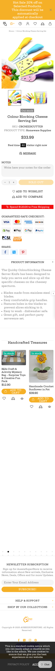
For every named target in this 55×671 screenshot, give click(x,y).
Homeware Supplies (38, 130)
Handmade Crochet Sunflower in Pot (41, 388)
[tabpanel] (14, 378)
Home (11, 31)
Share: (6, 246)
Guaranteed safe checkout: (23, 216)
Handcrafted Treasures (27, 342)
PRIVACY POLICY (18, 664)
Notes (6, 162)
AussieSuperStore (12, 23)
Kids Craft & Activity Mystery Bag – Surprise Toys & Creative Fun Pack (14, 375)
